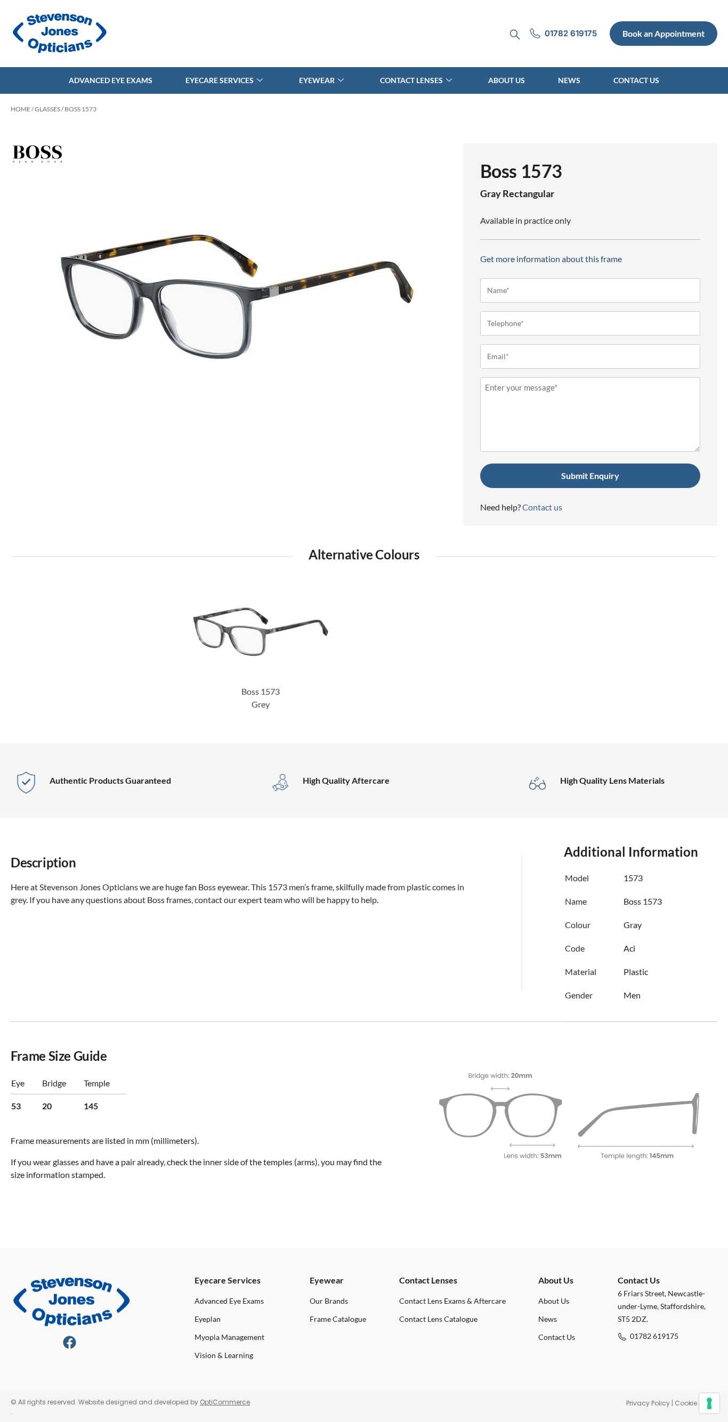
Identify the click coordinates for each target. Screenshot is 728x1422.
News (569, 80)
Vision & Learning (224, 1355)
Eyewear (317, 80)
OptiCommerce (225, 1402)
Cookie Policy (696, 1403)
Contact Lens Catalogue (438, 1318)
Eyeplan (208, 1318)
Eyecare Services (219, 80)
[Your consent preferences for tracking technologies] (709, 1403)
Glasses (47, 109)
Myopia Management (229, 1337)
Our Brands (329, 1300)
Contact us (542, 507)
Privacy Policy (648, 1403)
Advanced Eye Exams (110, 80)
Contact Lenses (411, 80)
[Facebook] (69, 1342)
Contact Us (636, 80)
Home (20, 109)
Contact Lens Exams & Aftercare (452, 1300)
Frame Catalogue (338, 1318)
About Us (506, 80)
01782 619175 (654, 1335)
